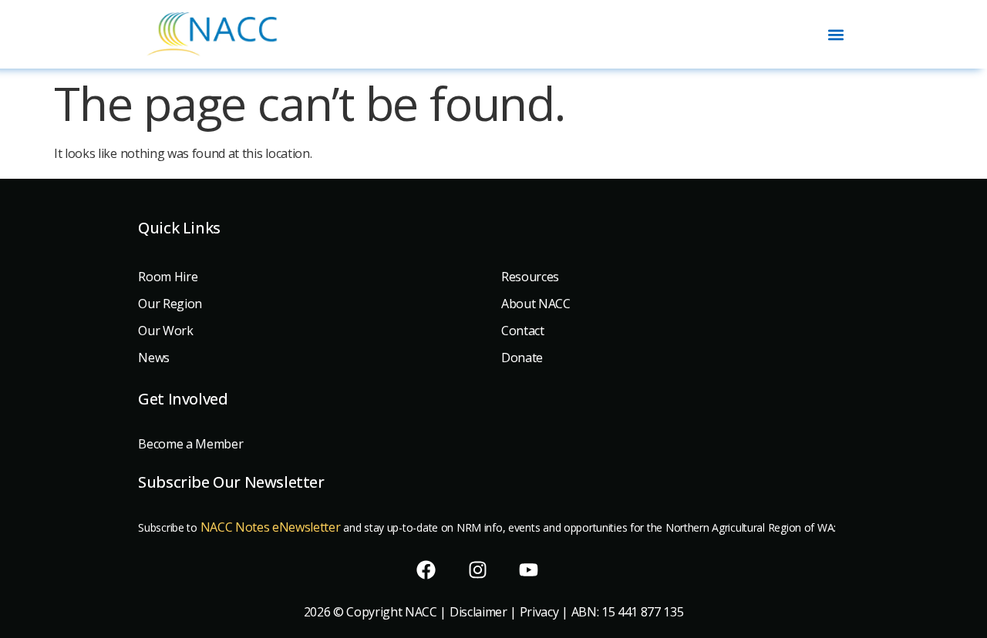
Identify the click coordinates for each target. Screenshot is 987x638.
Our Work (165, 330)
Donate (522, 357)
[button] (836, 34)
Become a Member (190, 443)
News (154, 357)
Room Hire (167, 276)
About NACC (536, 303)
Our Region (170, 303)
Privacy (539, 611)
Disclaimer (478, 611)
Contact (522, 330)
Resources (530, 276)
